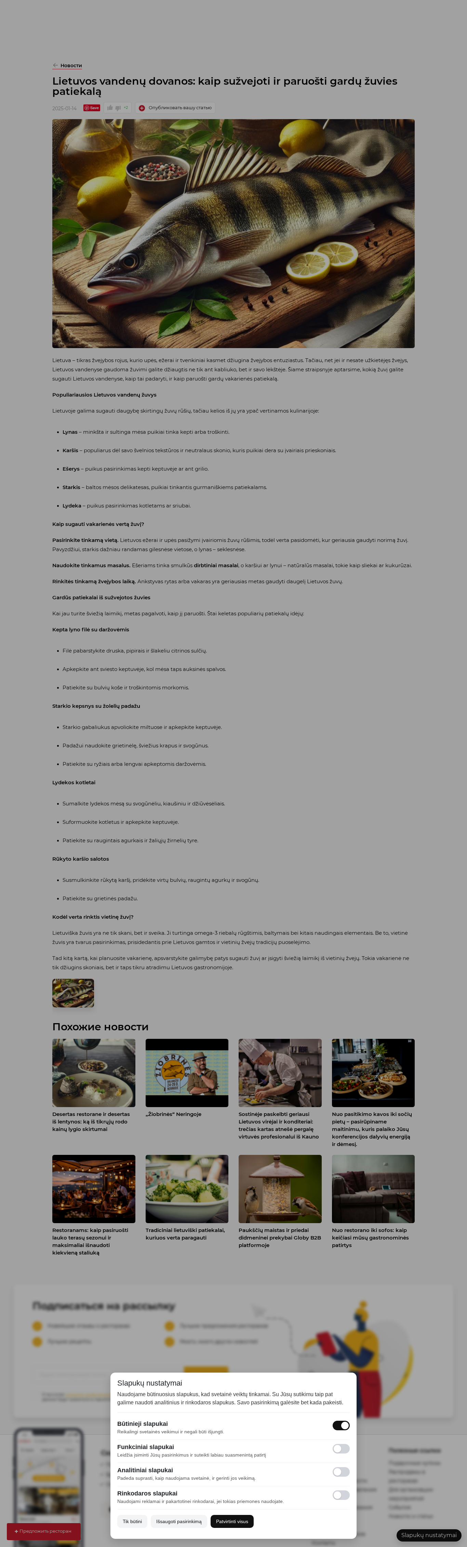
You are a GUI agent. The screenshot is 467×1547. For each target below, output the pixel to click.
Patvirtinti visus (232, 1521)
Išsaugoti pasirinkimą (179, 1521)
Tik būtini (132, 1521)
